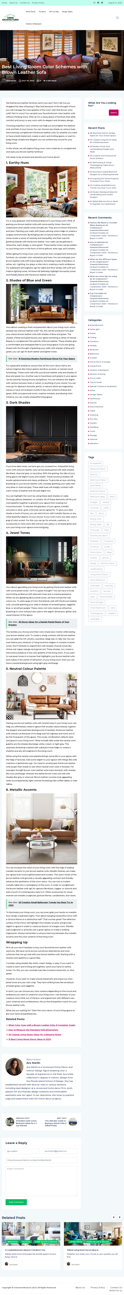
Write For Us (115, 1290)
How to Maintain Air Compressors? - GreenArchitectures (99, 244)
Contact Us (25, 3)
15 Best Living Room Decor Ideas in (83, 1250)
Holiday (93, 346)
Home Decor (30, 12)
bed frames (95, 485)
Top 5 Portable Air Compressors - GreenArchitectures (99, 296)
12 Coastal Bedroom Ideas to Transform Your (25, 1250)
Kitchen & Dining (97, 374)
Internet (93, 439)
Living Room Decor (99, 574)
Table (92, 411)
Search (114, 113)
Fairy (106, 530)
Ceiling (93, 337)
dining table (96, 524)
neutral (106, 591)
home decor (96, 552)
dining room (96, 519)
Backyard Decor (98, 469)
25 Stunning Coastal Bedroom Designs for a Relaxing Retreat (104, 173)
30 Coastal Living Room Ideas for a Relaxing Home (34, 1035)
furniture (94, 547)
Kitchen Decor (108, 563)
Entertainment (96, 325)
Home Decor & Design (100, 362)
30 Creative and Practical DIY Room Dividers (103, 157)
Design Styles (67, 12)
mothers (94, 591)
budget (94, 502)
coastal (105, 502)
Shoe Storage (96, 602)
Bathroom (94, 354)
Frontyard (108, 541)
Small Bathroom (98, 608)
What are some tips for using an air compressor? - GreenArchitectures (103, 279)
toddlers (112, 613)
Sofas (92, 390)
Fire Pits (93, 419)
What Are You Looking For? (102, 104)
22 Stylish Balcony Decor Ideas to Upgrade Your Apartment (104, 202)
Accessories (95, 463)
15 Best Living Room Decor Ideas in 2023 (29, 1039)
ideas (109, 552)
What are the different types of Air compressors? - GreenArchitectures (103, 261)
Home (4, 3)
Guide (107, 547)
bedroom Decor (98, 491)
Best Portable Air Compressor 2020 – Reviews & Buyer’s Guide (104, 235)
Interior (93, 403)
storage (93, 435)
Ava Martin (11, 81)
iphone (105, 558)
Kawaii (93, 563)
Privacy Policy (38, 3)
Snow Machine (96, 407)
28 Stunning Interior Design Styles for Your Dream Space (103, 134)
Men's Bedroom (97, 580)
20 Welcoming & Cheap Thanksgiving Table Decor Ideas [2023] (102, 165)
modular (109, 585)
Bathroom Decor (98, 480)
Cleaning (94, 415)
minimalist (95, 585)
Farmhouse (95, 399)
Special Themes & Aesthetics (103, 386)
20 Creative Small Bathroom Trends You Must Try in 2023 (103, 186)
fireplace (94, 541)
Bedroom (94, 350)
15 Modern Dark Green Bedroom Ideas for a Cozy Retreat (26, 1123)
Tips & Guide (96, 382)
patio (92, 597)
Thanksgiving (96, 613)
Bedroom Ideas (97, 497)
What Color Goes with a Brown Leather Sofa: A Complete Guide (41, 1025)
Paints (93, 333)
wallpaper (95, 619)
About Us (13, 3)
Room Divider (106, 597)
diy (108, 524)
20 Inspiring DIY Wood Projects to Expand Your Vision (104, 180)
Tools (92, 431)
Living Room (95, 366)
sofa (113, 608)
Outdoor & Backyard (33, 24)
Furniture (42, 12)
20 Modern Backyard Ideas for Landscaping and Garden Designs (103, 194)
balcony (94, 474)
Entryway (94, 530)
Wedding (94, 427)
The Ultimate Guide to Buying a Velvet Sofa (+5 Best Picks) (56, 1123)
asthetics (94, 443)
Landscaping (96, 569)
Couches (94, 508)
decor (101, 513)
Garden (93, 423)
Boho (112, 497)
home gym (95, 329)
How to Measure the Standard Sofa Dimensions (33, 1030)
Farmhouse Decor (99, 535)
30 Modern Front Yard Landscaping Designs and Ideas (102, 149)
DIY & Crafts (54, 12)
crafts (106, 508)
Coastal (93, 358)
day (92, 513)
